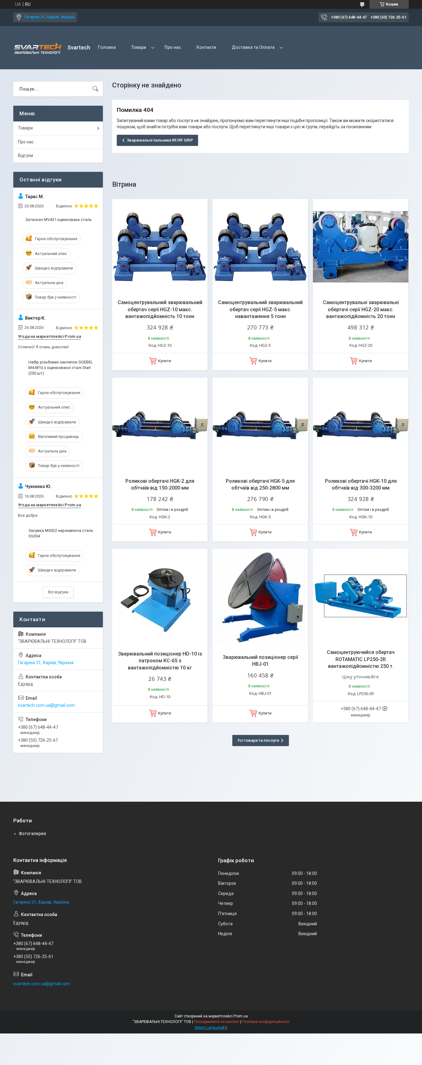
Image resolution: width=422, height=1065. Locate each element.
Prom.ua (241, 1016)
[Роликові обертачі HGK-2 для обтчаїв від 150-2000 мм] (160, 425)
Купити (164, 361)
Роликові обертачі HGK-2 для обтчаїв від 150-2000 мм (159, 484)
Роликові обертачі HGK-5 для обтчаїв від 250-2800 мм (260, 484)
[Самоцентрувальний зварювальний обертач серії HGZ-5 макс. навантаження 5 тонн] (260, 247)
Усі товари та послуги (258, 740)
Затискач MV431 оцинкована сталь (58, 219)
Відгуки (25, 155)
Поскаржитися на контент (216, 1022)
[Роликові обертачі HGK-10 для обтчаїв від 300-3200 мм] (360, 425)
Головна (107, 47)
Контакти (206, 47)
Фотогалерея (32, 833)
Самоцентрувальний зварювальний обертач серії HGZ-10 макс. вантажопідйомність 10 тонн (160, 309)
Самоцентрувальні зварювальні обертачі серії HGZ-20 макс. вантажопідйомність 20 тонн (361, 309)
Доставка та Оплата (253, 47)
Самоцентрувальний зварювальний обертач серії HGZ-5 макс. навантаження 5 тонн (260, 309)
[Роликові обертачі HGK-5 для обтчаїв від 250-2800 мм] (260, 425)
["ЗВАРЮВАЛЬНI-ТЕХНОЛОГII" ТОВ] (38, 47)
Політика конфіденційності (265, 1022)
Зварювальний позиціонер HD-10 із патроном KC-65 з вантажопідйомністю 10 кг (160, 661)
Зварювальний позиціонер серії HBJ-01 (260, 660)
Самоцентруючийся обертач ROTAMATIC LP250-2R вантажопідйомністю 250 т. (361, 659)
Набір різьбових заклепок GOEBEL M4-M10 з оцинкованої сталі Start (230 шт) (60, 368)
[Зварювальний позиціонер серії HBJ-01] (260, 596)
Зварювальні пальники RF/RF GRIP (160, 140)
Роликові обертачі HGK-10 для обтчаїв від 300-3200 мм (361, 484)
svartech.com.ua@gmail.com (46, 705)
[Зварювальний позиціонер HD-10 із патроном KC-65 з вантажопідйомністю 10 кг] (160, 596)
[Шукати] (95, 89)
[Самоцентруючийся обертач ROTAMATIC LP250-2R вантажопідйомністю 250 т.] (360, 596)
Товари (138, 47)
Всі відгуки (58, 592)
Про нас (172, 47)
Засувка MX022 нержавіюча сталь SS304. (60, 533)
